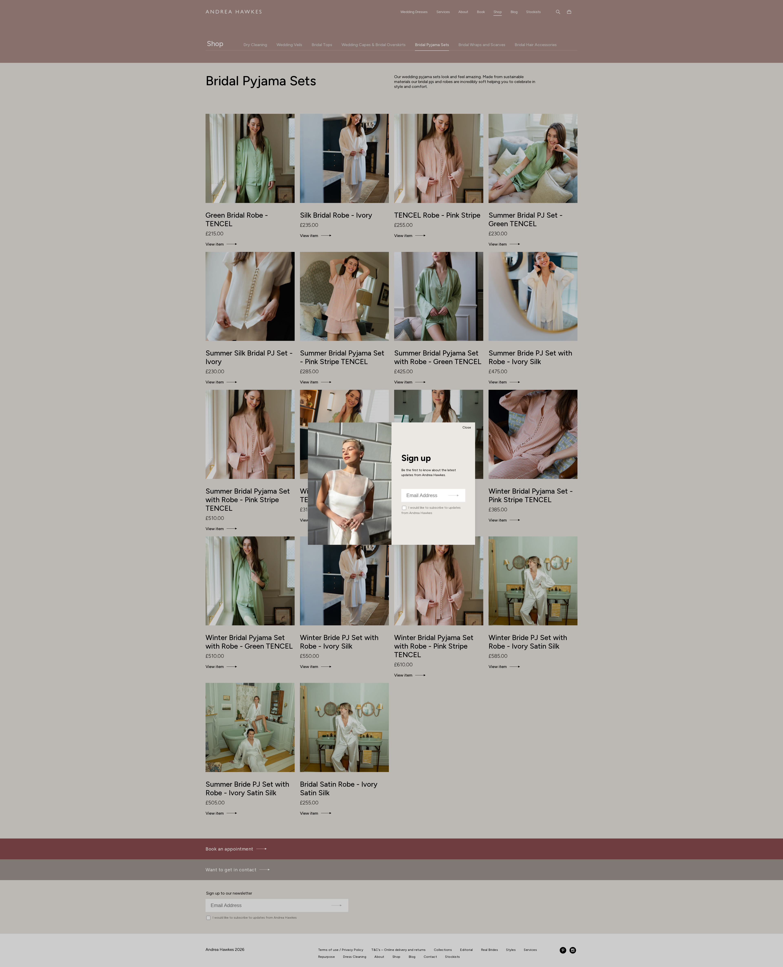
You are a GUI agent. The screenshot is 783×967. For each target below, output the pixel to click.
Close (466, 427)
